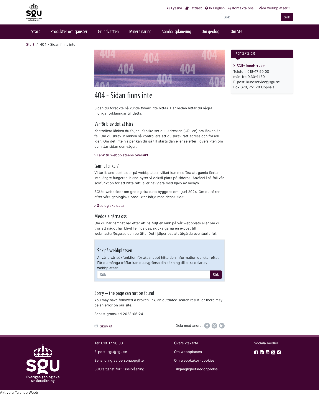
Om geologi (211, 31)
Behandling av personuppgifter (119, 360)
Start (35, 31)
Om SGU (237, 31)
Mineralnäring (140, 31)
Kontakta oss (242, 8)
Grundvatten (108, 31)
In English (217, 8)
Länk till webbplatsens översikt (122, 155)
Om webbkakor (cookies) (195, 360)
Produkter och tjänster (69, 31)
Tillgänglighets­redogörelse (196, 369)
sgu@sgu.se (117, 352)
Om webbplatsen (188, 352)
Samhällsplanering (176, 31)
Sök (287, 17)
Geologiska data (110, 205)
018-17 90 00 (112, 343)
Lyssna (176, 8)
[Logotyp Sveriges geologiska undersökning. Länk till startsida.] (47, 12)
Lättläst (195, 8)
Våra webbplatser (273, 8)
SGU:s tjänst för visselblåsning (119, 369)
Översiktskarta (186, 343)
